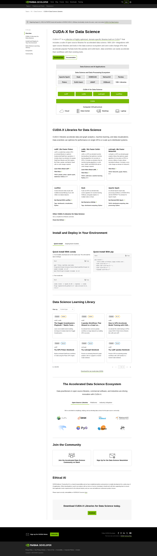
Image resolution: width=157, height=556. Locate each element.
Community (29, 54)
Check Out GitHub (58, 220)
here (86, 492)
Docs (67, 2)
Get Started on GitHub (88, 202)
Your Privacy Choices (40, 550)
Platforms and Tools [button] (38, 6)
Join (126, 2)
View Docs (57, 171)
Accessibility (59, 550)
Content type (64, 309)
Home (52, 2)
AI (31, 11)
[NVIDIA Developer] (37, 2)
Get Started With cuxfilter (62, 200)
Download (92, 513)
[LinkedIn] (124, 533)
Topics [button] (28, 6)
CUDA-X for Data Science (111, 22)
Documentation (71, 57)
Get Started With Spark (116, 200)
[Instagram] (121, 533)
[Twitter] (127, 533)
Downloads (73, 2)
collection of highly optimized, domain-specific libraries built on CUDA (92, 39)
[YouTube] (130, 533)
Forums (62, 2)
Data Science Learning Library (33, 46)
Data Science (38, 11)
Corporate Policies (69, 550)
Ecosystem (29, 50)
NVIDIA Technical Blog (126, 536)
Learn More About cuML (88, 169)
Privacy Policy (29, 550)
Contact (78, 550)
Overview (28, 33)
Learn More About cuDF (61, 168)
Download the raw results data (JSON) (92, 371)
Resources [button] (50, 6)
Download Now (58, 57)
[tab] (58, 244)
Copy (87, 261)
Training (80, 2)
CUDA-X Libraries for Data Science (32, 37)
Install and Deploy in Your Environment (32, 42)
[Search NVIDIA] (122, 2)
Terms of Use (51, 550)
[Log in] (130, 2)
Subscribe (54, 534)
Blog (56, 2)
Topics (27, 11)
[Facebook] (118, 533)
